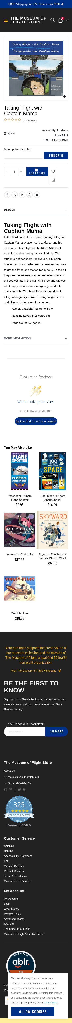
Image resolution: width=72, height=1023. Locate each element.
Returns (8, 850)
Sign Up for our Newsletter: (26, 724)
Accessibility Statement (18, 856)
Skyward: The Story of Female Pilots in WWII (52, 556)
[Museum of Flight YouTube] (24, 789)
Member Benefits (14, 866)
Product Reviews (14, 871)
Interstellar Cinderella (20, 554)
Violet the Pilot (20, 613)
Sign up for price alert (17, 149)
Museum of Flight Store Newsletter (24, 934)
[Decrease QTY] (7, 171)
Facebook (7, 194)
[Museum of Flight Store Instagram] (6, 789)
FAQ (6, 861)
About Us (9, 770)
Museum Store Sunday (17, 881)
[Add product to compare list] (53, 180)
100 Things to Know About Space (52, 497)
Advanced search (14, 918)
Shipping (9, 845)
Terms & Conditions (15, 876)
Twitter (14, 194)
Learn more (50, 1002)
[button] (53, 20)
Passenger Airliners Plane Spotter (20, 497)
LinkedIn (22, 194)
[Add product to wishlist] (53, 171)
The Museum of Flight (17, 928)
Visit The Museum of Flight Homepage (34, 670)
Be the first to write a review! (36, 421)
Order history (11, 908)
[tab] (36, 210)
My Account (11, 898)
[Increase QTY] (21, 171)
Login (7, 903)
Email (37, 194)
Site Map (9, 923)
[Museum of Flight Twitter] (19, 789)
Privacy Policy (12, 913)
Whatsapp (29, 194)
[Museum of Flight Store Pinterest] (10, 789)
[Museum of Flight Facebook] (15, 789)
